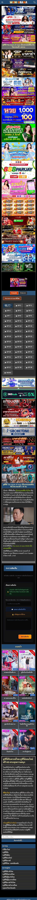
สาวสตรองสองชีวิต (10, 698)
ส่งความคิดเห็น (25, 636)
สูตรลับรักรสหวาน (9, 724)
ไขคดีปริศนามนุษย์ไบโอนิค (27, 725)
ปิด (26, 279)
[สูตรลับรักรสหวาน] (10, 712)
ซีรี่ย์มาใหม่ (6, 849)
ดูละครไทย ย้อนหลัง (9, 888)
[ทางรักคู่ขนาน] (27, 739)
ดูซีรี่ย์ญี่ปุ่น (6, 855)
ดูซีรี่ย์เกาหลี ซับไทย (9, 882)
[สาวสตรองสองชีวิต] (10, 686)
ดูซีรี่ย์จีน (5, 852)
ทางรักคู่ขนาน (27, 752)
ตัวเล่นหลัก (14, 293)
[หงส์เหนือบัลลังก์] (27, 686)
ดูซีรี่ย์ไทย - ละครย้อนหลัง (11, 863)
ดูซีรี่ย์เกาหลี (7, 860)
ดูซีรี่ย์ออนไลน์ (9, 818)
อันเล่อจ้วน (10, 752)
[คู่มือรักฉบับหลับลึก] (27, 660)
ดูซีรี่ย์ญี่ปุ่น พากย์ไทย (9, 880)
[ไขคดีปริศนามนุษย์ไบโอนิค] (27, 712)
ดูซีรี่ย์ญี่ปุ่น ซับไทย (9, 877)
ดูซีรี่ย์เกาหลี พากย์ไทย (10, 885)
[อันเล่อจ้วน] (10, 739)
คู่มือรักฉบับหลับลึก (27, 672)
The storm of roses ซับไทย (12, 298)
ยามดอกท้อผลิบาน (10, 672)
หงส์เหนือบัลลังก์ (27, 698)
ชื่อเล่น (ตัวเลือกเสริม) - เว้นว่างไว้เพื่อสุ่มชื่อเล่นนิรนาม (18, 600)
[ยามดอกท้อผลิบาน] (10, 660)
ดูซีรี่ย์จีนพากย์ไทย (25, 793)
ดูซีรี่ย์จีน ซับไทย (8, 871)
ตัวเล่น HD (23, 293)
